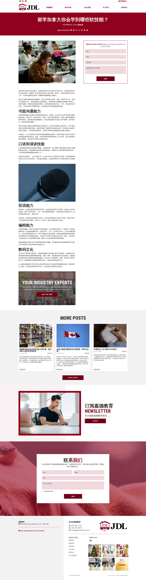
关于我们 (106, 7)
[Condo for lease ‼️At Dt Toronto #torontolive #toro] (94, 564)
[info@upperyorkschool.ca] (26, 1)
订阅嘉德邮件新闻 (48, 491)
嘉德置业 (71, 540)
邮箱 (87, 57)
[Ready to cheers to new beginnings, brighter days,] (94, 550)
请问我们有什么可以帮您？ (93, 68)
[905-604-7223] (23, 1)
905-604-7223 (76, 525)
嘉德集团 (49, 7)
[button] (20, 1)
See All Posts (73, 378)
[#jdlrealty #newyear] (122, 550)
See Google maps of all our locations (32, 531)
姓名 (87, 51)
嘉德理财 (71, 543)
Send (105, 79)
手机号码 (88, 62)
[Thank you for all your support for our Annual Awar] (122, 564)
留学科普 (80, 25)
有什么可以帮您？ (47, 483)
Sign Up (95, 421)
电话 (44, 478)
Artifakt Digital (124, 575)
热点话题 (87, 7)
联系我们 (124, 7)
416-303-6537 (77, 528)
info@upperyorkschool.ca (80, 530)
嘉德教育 (71, 546)
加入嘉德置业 (73, 555)
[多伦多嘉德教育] (29, 7)
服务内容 (68, 7)
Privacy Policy (111, 575)
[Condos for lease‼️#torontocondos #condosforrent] (108, 550)
